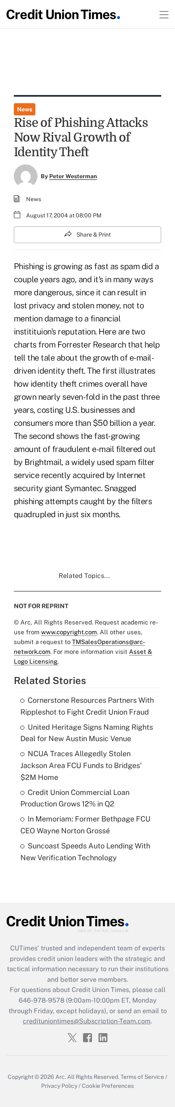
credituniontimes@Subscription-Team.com (87, 1021)
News (24, 109)
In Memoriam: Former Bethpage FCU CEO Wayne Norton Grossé (85, 825)
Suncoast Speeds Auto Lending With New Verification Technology (85, 851)
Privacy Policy (59, 1086)
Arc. (60, 1077)
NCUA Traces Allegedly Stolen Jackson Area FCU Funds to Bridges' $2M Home (81, 765)
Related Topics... (84, 576)
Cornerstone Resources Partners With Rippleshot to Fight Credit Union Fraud (87, 706)
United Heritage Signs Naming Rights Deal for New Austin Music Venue (86, 733)
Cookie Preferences (108, 1086)
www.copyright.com (69, 632)
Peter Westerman (73, 176)
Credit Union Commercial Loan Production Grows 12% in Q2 (74, 798)
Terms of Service (142, 1077)
